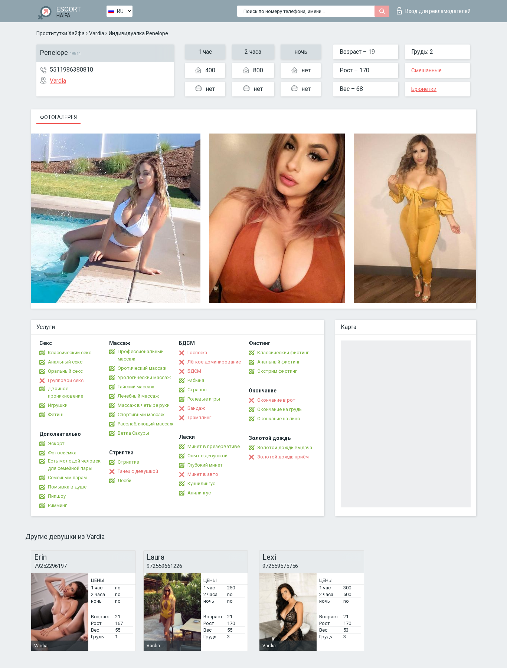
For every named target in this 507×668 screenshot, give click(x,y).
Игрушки (58, 405)
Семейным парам (67, 477)
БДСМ (194, 371)
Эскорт (56, 443)
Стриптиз (128, 462)
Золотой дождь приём (283, 457)
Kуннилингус (201, 483)
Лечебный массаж (138, 396)
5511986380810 (71, 69)
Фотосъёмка (62, 452)
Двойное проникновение (65, 392)
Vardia (96, 33)
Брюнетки (423, 89)
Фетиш (55, 414)
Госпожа (197, 352)
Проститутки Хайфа (60, 33)
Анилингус (199, 493)
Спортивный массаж (141, 414)
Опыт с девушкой (207, 455)
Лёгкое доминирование (214, 362)
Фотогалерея (58, 117)
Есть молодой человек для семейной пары (74, 464)
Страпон (197, 389)
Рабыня (195, 380)
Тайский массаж (136, 386)
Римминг (57, 505)
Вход (438, 11)
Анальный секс (65, 362)
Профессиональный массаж (141, 355)
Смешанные (426, 70)
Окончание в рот (276, 400)
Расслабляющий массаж (145, 424)
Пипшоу (57, 496)
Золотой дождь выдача (284, 447)
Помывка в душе (67, 487)
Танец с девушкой (138, 471)
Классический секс (69, 352)
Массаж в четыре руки (144, 405)
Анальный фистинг (278, 362)
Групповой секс (66, 380)
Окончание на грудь (279, 409)
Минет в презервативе (213, 446)
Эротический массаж (142, 368)
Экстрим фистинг (277, 371)
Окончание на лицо (278, 418)
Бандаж (196, 408)
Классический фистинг (283, 352)
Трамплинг (199, 417)
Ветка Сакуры (133, 433)
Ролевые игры (203, 399)
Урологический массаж (144, 377)
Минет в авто (202, 474)
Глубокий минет (205, 465)
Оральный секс (65, 371)
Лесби (124, 480)
